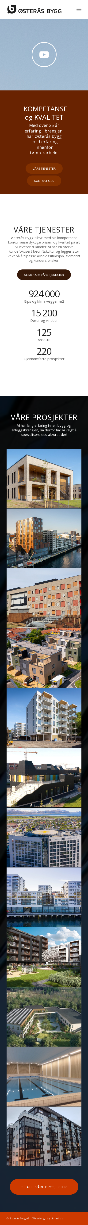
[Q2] (44, 538)
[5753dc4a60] (44, 1137)
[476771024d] (44, 1077)
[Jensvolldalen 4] (44, 718)
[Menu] (79, 9)
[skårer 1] (44, 778)
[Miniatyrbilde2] (44, 598)
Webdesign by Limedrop (47, 1218)
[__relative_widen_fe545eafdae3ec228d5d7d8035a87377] (44, 1017)
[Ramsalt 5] (44, 897)
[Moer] (44, 479)
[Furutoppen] (44, 658)
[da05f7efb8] (44, 957)
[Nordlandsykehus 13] (44, 837)
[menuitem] (79, 9)
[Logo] (36, 9)
